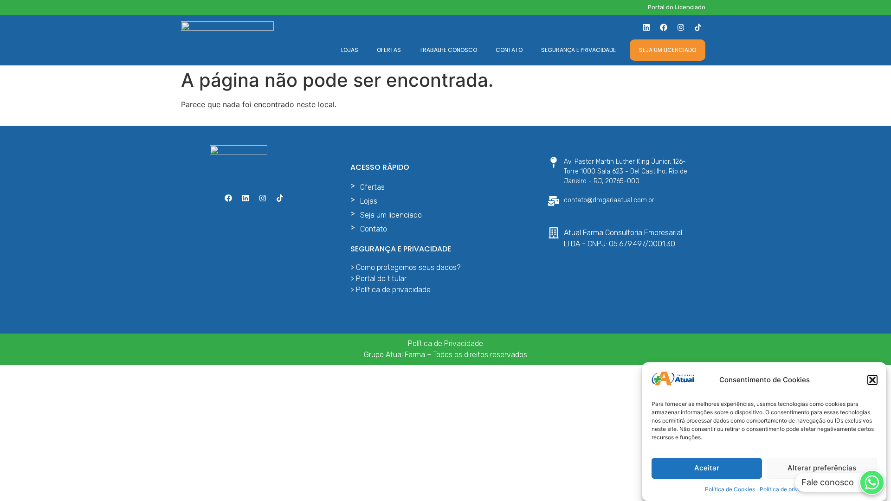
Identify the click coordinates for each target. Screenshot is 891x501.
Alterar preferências (822, 467)
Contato (509, 50)
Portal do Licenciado (676, 7)
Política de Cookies (730, 489)
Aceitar (706, 467)
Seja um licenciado (667, 50)
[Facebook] (663, 27)
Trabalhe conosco (448, 50)
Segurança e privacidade (578, 50)
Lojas (349, 50)
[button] (872, 380)
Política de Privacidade (445, 343)
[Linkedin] (646, 27)
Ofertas (389, 50)
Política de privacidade (789, 489)
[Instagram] (680, 27)
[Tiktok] (698, 27)
